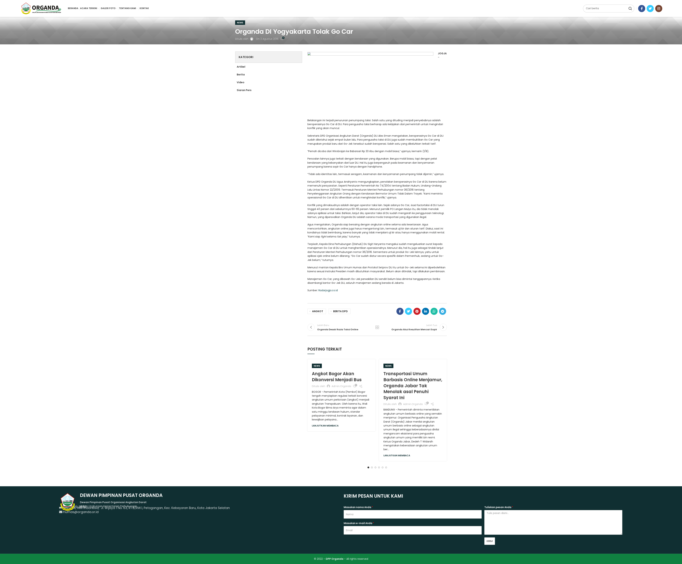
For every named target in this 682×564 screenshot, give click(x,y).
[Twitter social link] (650, 8)
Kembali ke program (377, 327)
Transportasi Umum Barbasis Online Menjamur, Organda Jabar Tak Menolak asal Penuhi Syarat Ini (412, 385)
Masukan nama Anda (358, 507)
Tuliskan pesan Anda (498, 507)
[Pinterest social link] (417, 311)
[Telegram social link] (442, 311)
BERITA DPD (340, 311)
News (240, 22)
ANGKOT (317, 311)
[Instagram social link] (658, 8)
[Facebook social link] (641, 8)
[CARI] (630, 8)
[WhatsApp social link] (434, 311)
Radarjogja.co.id (328, 290)
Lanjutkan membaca (325, 426)
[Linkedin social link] (425, 311)
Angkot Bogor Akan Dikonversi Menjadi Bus (337, 377)
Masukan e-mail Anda (359, 523)
